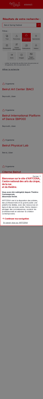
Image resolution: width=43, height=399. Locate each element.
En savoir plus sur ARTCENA (15, 223)
